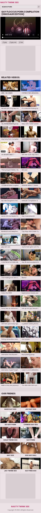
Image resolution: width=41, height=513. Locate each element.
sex (22, 42)
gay (5, 42)
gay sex (13, 42)
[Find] (38, 6)
